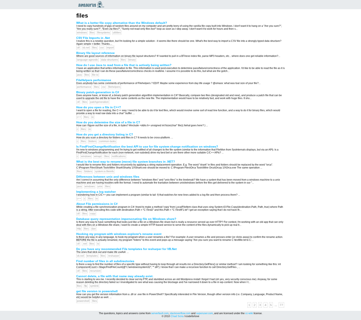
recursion (95, 270)
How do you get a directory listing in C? (104, 134)
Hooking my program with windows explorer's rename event (118, 234)
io (93, 117)
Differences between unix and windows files (107, 176)
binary (132, 59)
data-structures (109, 59)
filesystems (103, 32)
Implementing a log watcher (96, 191)
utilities (117, 32)
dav (94, 228)
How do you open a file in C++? (98, 107)
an (92, 4)
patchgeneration (99, 102)
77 (281, 305)
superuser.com (204, 313)
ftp (85, 285)
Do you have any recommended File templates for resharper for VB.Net (126, 249)
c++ (79, 117)
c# (78, 47)
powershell (83, 301)
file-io (95, 74)
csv (102, 47)
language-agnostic (87, 59)
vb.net (86, 47)
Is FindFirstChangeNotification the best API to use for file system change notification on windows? (147, 146)
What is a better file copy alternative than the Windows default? (121, 22)
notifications (119, 156)
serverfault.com (160, 313)
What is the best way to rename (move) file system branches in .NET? (125, 161)
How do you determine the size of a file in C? (108, 122)
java (79, 74)
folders (92, 141)
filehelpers (114, 86)
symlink (94, 285)
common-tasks (107, 141)
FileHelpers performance (93, 80)
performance (84, 86)
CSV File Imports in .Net (93, 38)
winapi (98, 156)
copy (92, 213)
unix (100, 186)
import (110, 47)
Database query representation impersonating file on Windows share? (126, 219)
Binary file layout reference (95, 53)
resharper (113, 255)
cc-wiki (249, 313)
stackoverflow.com (180, 313)
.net (85, 243)
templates (92, 255)
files (92, 32)
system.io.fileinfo (104, 171)
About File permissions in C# (97, 203)
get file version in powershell (97, 291)
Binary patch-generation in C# (97, 92)
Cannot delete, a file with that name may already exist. (114, 276)
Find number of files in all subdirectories (105, 261)
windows (82, 32)
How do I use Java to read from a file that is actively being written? (124, 65)
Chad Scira (177, 316)
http (79, 228)
